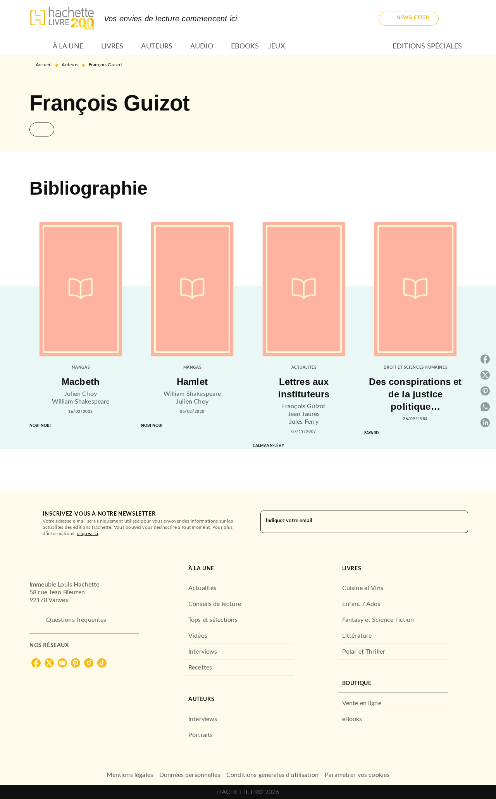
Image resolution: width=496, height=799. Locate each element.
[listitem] (36, 663)
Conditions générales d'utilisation (272, 775)
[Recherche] (457, 18)
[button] (409, 19)
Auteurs (70, 64)
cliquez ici (87, 533)
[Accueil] (62, 18)
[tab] (38, 46)
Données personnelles (189, 775)
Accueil (44, 64)
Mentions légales (130, 775)
